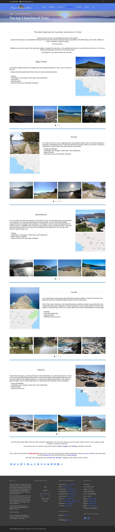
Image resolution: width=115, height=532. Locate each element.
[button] (55, 125)
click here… (66, 515)
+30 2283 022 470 (65, 501)
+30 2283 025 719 (72, 494)
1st (84, 453)
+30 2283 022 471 (71, 496)
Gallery (79, 7)
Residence (52, 7)
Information (70, 7)
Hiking (74, 446)
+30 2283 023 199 (71, 491)
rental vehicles (72, 455)
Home (44, 7)
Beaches (59, 458)
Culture (59, 446)
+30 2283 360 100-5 (69, 505)
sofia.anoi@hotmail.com (27, 1)
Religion (65, 446)
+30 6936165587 (14, 1)
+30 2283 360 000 (70, 484)
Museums (51, 458)
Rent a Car (60, 7)
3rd (93, 453)
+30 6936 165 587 (92, 501)
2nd (86, 453)
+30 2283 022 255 (66, 487)
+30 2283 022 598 (92, 503)
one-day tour (47, 455)
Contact (87, 7)
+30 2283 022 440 (69, 498)
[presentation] (12, 114)
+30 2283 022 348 (70, 489)
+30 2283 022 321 (69, 503)
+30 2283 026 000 (74, 501)
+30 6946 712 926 (92, 498)
